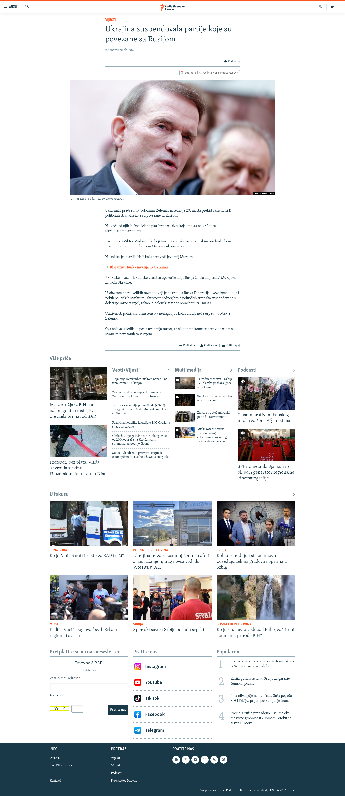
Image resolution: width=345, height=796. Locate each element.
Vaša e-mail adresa (65, 678)
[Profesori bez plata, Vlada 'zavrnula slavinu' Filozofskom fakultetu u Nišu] (78, 441)
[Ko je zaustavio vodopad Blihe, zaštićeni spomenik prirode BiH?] (256, 597)
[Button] (232, 61)
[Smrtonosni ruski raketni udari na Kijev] (185, 400)
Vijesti (110, 20)
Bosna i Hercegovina (150, 550)
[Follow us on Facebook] (176, 759)
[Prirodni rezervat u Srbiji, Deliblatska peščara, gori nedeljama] (185, 383)
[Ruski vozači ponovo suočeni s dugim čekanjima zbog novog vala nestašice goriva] (185, 432)
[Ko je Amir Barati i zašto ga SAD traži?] (89, 523)
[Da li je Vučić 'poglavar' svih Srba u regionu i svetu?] (89, 597)
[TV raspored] (223, 759)
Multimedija (188, 370)
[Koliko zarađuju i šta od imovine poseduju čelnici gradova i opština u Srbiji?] (256, 523)
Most (54, 624)
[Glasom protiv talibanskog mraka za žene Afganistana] (266, 393)
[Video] (333, 7)
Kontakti (55, 780)
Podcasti (247, 370)
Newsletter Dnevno (124, 780)
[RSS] (214, 759)
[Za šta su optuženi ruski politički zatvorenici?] (185, 416)
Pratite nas (118, 710)
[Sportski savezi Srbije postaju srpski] (172, 597)
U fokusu (59, 494)
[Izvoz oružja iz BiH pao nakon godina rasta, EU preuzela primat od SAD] (78, 383)
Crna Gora (58, 550)
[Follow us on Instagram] (204, 759)
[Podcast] (320, 7)
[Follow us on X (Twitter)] (185, 759)
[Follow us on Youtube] (195, 759)
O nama (55, 758)
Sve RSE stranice (61, 765)
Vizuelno (117, 765)
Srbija (221, 550)
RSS (52, 773)
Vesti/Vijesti (126, 370)
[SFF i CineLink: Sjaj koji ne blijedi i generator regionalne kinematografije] (266, 445)
